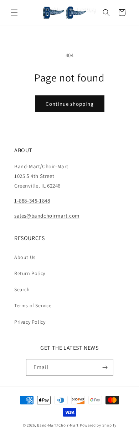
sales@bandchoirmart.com (46, 215)
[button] (14, 12)
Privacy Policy (29, 322)
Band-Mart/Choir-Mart (58, 425)
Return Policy (29, 273)
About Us (25, 257)
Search (22, 289)
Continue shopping (70, 103)
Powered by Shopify (98, 425)
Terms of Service (33, 305)
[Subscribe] (105, 367)
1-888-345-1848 (32, 200)
